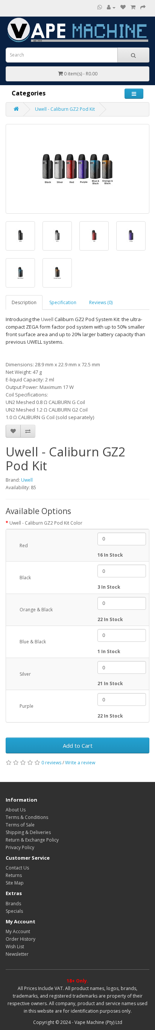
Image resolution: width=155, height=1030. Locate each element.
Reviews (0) (100, 302)
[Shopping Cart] (133, 7)
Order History (20, 939)
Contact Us (17, 868)
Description (24, 302)
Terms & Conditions (27, 817)
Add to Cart (78, 745)
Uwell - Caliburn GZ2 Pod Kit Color (45, 523)
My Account (18, 931)
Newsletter (17, 954)
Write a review (80, 762)
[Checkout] (143, 7)
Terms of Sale (20, 825)
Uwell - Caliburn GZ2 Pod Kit (65, 109)
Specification (62, 302)
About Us (16, 810)
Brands (13, 903)
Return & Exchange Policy (32, 840)
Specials (14, 911)
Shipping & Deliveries (28, 832)
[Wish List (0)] (123, 7)
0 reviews (51, 762)
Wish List (15, 946)
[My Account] (111, 7)
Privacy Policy (20, 847)
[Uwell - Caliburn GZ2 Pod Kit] (77, 169)
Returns (14, 875)
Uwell (27, 480)
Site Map (15, 883)
